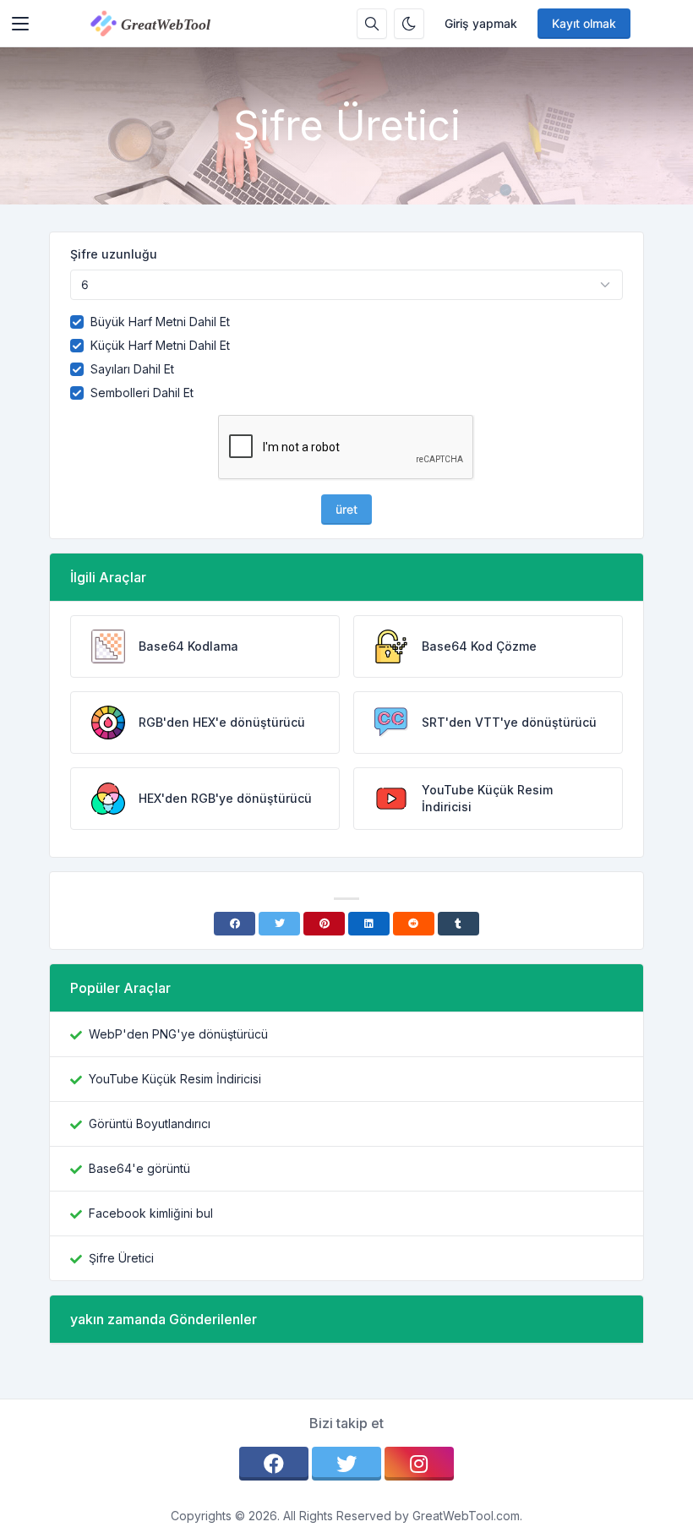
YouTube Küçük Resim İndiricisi (175, 1079)
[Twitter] (279, 923)
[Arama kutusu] (372, 23)
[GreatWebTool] (168, 23)
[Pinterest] (324, 923)
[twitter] (346, 1464)
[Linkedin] (369, 923)
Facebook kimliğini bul (151, 1213)
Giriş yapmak (481, 23)
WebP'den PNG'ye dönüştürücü (178, 1034)
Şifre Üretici (121, 1258)
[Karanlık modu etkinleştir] (409, 23)
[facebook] (273, 1464)
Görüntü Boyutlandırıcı (149, 1123)
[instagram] (419, 1464)
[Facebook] (234, 923)
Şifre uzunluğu (113, 254)
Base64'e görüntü (139, 1168)
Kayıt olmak (584, 23)
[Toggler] (20, 23)
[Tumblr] (458, 923)
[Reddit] (413, 923)
